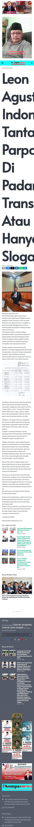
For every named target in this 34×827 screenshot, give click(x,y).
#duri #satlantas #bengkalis (7, 625)
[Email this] (4, 268)
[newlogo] (17, 787)
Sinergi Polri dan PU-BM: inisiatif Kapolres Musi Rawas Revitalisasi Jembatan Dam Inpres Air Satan (24, 654)
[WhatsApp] (26, 639)
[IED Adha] (17, 736)
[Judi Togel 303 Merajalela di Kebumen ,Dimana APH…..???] (5, 528)
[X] (11, 639)
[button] (31, 63)
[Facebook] (8, 639)
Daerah (4, 265)
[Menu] (2, 63)
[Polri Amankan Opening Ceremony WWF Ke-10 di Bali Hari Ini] (5, 550)
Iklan (3, 630)
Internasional (6, 630)
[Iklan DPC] (7, 736)
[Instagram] (15, 639)
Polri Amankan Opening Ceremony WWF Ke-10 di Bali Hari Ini (24, 552)
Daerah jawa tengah (12, 627)
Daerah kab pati (27, 627)
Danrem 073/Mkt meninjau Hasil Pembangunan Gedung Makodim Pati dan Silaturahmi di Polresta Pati (23, 563)
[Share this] (8, 268)
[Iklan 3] (27, 736)
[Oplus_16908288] (18, 63)
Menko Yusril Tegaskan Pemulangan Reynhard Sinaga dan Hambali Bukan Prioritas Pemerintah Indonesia (16, 597)
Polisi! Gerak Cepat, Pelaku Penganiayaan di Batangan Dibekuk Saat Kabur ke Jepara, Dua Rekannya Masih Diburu (24, 666)
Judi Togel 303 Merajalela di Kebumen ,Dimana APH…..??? (24, 530)
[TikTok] (18, 639)
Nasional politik (13, 630)
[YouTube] (22, 639)
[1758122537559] (17, 37)
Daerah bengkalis (22, 624)
